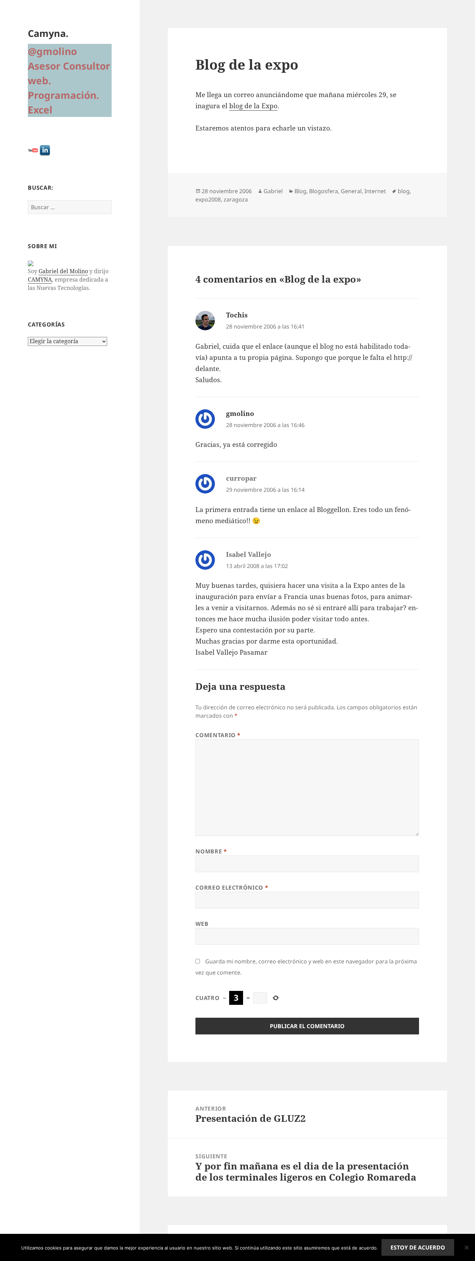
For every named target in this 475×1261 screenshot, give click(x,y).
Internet (375, 191)
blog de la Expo (253, 105)
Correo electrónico (231, 887)
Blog (300, 191)
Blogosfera (323, 191)
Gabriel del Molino (63, 271)
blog (404, 191)
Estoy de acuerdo (418, 1247)
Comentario (218, 735)
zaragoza (236, 199)
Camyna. (48, 33)
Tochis (237, 315)
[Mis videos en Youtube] (33, 150)
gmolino (240, 413)
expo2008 (208, 199)
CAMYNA (40, 279)
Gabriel (273, 191)
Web (201, 924)
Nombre (211, 851)
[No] (466, 1247)
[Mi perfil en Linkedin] (45, 150)
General (351, 191)
